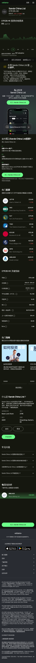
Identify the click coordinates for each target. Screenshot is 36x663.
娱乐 (6, 429)
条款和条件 (12, 631)
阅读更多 (5, 381)
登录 (27, 2)
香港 (18, 429)
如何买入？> (27, 60)
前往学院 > (19, 387)
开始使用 (8, 437)
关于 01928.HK (16, 60)
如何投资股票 (7, 364)
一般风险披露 (5, 638)
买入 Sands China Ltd (18, 102)
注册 (2, 53)
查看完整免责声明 (20, 631)
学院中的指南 (6, 180)
